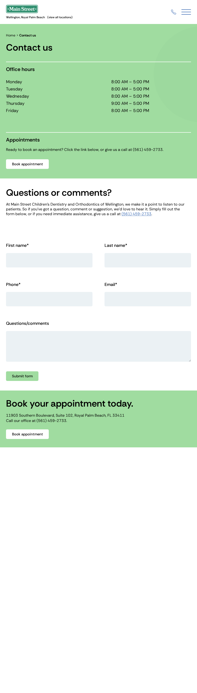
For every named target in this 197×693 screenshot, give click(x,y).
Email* (111, 284)
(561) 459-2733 (148, 149)
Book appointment (27, 164)
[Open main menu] (186, 12)
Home (10, 35)
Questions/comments (27, 323)
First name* (17, 245)
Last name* (116, 245)
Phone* (13, 284)
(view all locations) (60, 17)
